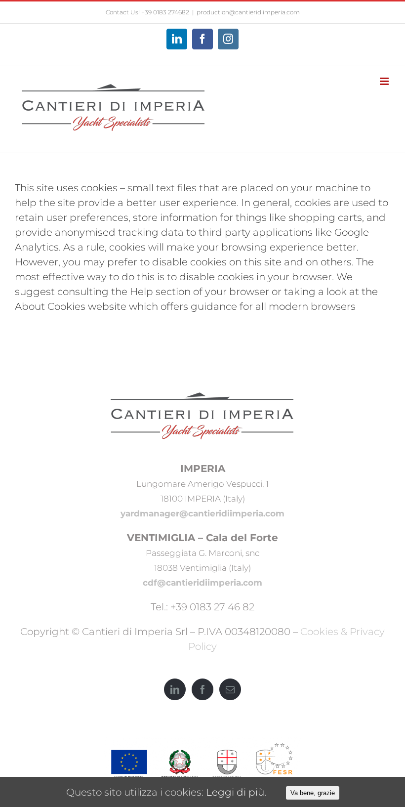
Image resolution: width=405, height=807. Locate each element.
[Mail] (230, 689)
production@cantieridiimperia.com (248, 12)
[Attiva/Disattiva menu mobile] (385, 81)
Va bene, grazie (312, 793)
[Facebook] (202, 689)
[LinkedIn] (175, 689)
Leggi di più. (236, 792)
